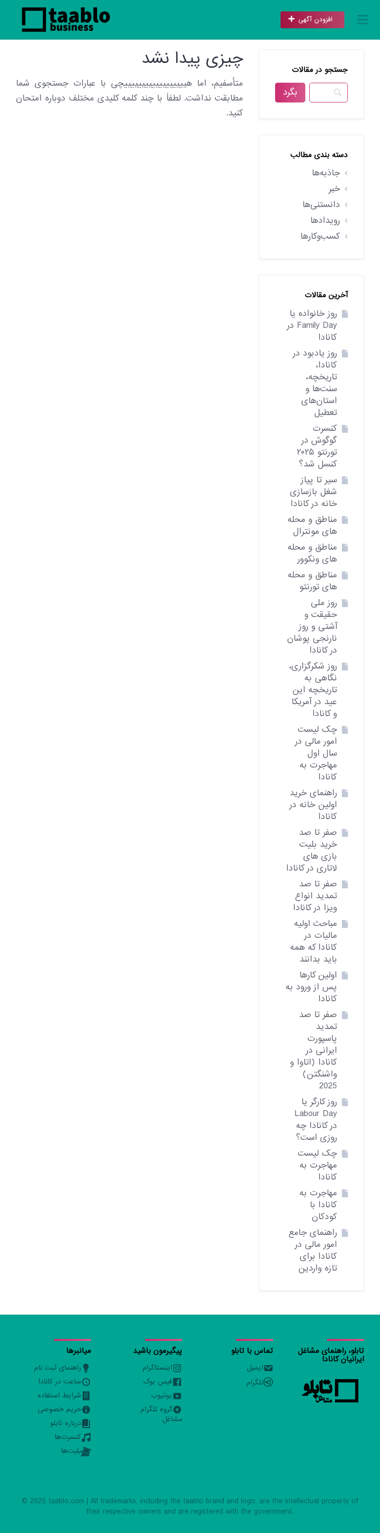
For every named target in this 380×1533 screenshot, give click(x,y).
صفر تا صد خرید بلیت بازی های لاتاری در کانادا (311, 850)
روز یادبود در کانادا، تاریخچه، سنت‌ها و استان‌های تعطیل (315, 383)
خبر (334, 189)
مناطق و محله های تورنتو (312, 581)
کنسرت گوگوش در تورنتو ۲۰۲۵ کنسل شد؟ (317, 446)
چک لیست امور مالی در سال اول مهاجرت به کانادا (316, 753)
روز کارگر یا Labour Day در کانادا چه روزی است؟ (316, 1119)
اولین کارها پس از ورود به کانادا (311, 987)
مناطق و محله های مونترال (312, 525)
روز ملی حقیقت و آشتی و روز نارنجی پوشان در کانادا (312, 626)
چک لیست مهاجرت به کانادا (317, 1165)
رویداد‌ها (325, 220)
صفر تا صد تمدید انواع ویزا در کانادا (315, 896)
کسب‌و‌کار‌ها (320, 236)
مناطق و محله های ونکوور (312, 553)
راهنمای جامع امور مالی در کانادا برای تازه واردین (312, 1250)
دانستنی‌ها (321, 204)
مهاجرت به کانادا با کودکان (318, 1205)
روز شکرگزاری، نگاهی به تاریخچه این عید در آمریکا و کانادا (313, 690)
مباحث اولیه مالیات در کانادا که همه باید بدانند (313, 941)
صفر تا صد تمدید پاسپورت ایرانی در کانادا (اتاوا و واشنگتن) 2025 (313, 1050)
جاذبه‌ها (326, 173)
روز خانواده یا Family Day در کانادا (312, 325)
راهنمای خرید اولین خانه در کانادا (313, 804)
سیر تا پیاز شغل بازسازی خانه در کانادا (313, 492)
